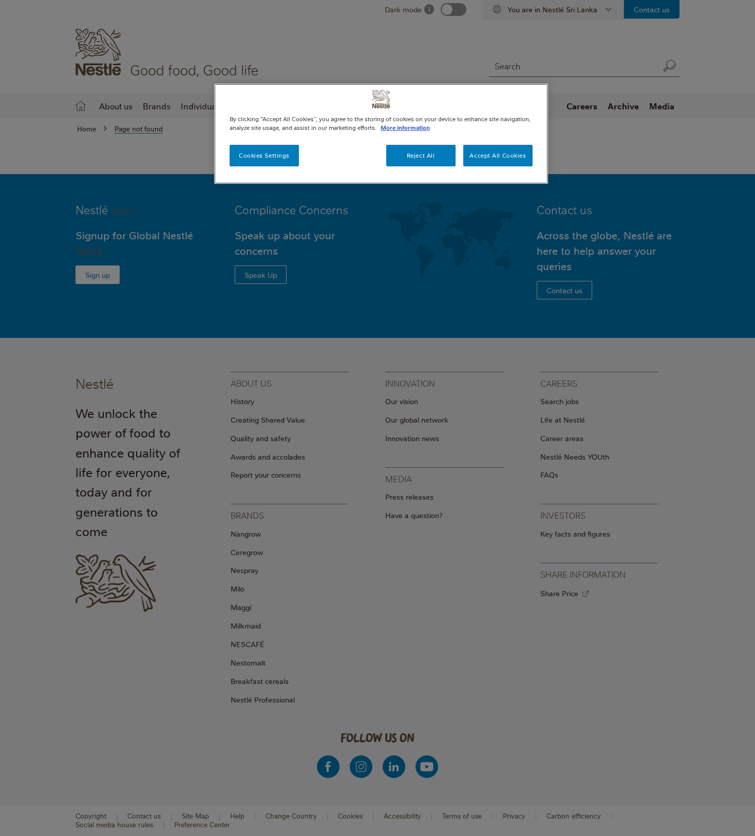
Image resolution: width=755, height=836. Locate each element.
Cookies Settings (264, 155)
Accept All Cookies (497, 155)
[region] (381, 134)
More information (405, 127)
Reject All (421, 155)
